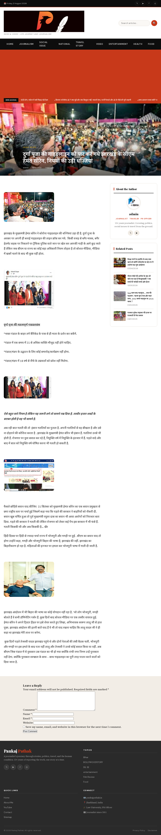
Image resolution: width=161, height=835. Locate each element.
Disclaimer (152, 830)
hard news (29, 147)
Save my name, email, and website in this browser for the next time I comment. (73, 727)
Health (137, 44)
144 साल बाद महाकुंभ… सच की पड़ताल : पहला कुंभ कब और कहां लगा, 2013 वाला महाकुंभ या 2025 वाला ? (140, 297)
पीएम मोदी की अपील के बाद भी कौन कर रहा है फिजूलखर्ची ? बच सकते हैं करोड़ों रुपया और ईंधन (139, 279)
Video (99, 44)
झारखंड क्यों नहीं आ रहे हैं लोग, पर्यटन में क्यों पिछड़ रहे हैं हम (25, 100)
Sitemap (8, 817)
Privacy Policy (139, 830)
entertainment (90, 772)
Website (28, 722)
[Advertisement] (80, 75)
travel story (80, 44)
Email (27, 718)
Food (151, 44)
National (64, 44)
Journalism (26, 44)
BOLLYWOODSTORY (93, 762)
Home (10, 44)
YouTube (8, 807)
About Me (8, 802)
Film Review (88, 777)
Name (27, 714)
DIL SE (86, 767)
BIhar (85, 757)
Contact (8, 812)
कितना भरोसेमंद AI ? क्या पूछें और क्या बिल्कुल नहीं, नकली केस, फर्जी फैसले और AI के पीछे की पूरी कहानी (91, 100)
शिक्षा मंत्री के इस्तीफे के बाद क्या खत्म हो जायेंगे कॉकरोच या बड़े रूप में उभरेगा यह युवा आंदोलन (140, 262)
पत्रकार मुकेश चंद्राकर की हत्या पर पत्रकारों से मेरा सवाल (140, 314)
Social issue (43, 44)
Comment (30, 709)
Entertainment (118, 44)
